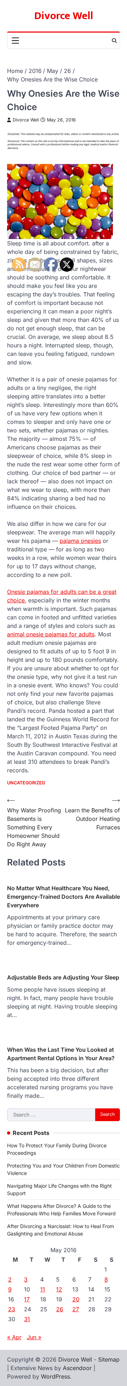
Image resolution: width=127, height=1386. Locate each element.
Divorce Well (63, 16)
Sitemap (109, 1359)
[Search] (114, 40)
